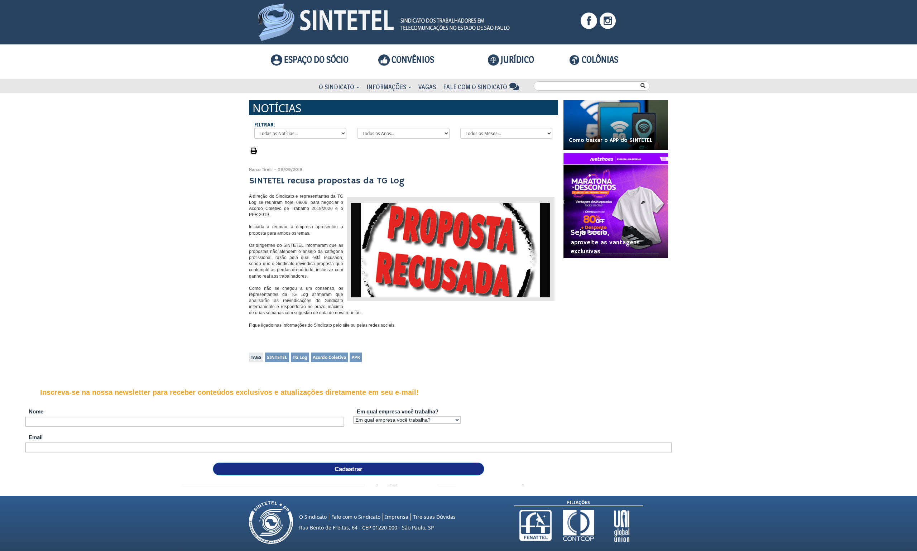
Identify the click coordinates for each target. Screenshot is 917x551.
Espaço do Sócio (315, 59)
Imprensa (396, 516)
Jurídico (516, 59)
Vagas (427, 87)
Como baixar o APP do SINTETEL (610, 140)
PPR (355, 357)
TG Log (300, 357)
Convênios (412, 59)
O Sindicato (337, 87)
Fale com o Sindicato (476, 87)
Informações (387, 87)
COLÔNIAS (599, 59)
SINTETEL (277, 357)
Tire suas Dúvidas (434, 516)
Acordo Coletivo (329, 357)
